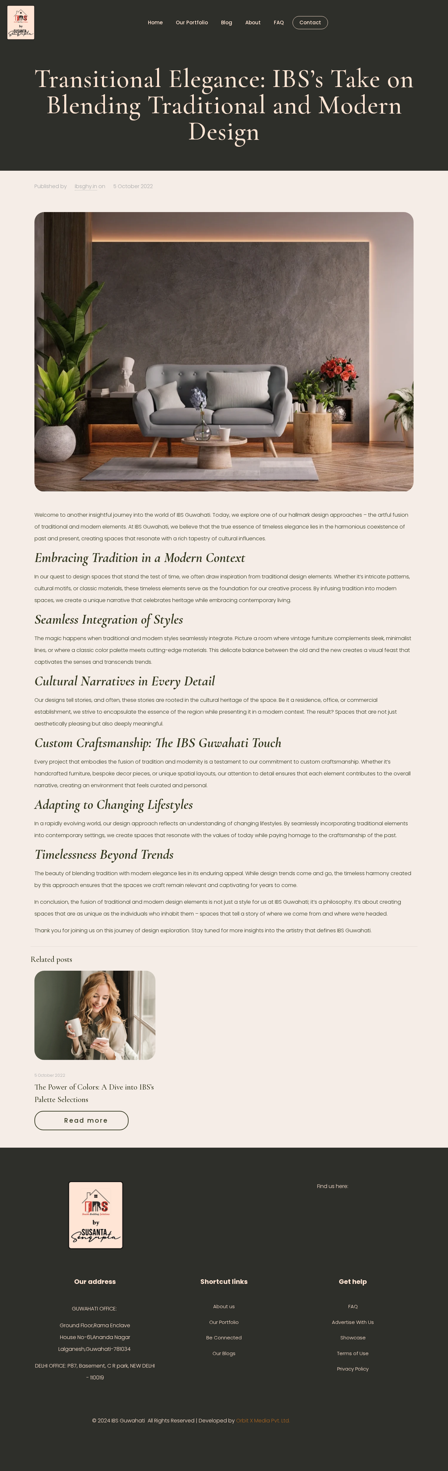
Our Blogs (224, 1353)
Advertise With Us (353, 1322)
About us (224, 1306)
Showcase (353, 1337)
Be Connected (224, 1337)
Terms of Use (353, 1353)
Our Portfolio (224, 1322)
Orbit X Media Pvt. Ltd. (263, 1420)
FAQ (353, 1306)
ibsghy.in (86, 186)
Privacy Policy (353, 1368)
